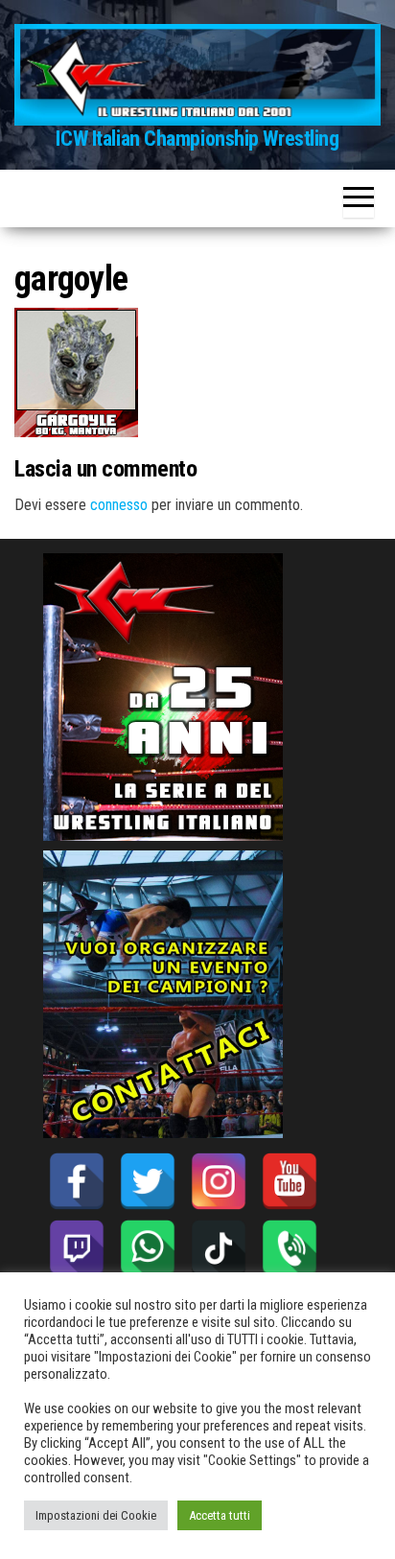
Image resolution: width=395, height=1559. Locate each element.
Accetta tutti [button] (219, 1515)
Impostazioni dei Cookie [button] (95, 1515)
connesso (119, 505)
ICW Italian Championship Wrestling (197, 139)
